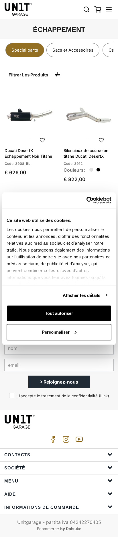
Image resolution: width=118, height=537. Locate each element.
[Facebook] (51, 440)
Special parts (24, 50)
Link (104, 396)
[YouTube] (78, 440)
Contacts (17, 454)
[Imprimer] (42, 139)
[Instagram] (65, 440)
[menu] (108, 9)
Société (14, 467)
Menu (11, 481)
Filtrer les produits (28, 75)
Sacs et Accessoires (72, 50)
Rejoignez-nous (60, 382)
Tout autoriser (59, 313)
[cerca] (86, 9)
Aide (10, 494)
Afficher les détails (82, 295)
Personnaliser (56, 331)
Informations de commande (41, 507)
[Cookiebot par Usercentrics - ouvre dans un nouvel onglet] (86, 200)
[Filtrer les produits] (57, 74)
